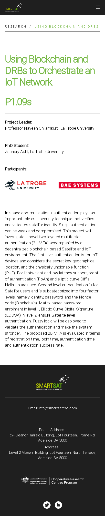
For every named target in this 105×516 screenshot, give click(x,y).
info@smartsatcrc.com (58, 408)
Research (16, 26)
